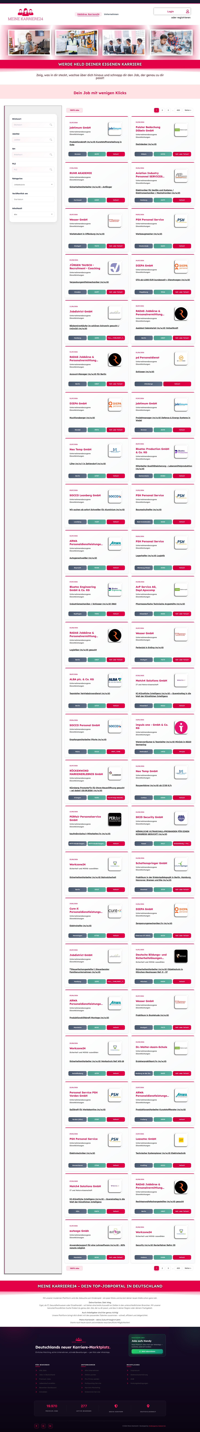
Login (170, 11)
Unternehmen (111, 14)
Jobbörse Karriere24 (88, 14)
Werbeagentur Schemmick (157, 1426)
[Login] (187, 11)
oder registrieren (181, 17)
